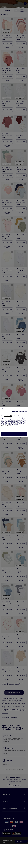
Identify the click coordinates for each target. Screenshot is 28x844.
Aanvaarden (14, 434)
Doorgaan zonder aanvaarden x (10, 409)
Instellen (14, 429)
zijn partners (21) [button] (8, 415)
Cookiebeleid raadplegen (6, 425)
